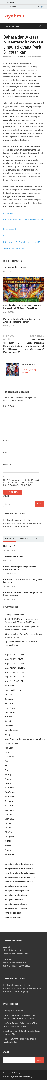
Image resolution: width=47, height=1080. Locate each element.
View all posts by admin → (29, 371)
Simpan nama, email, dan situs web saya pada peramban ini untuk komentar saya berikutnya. (21, 482)
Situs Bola (9, 694)
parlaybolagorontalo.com (16, 904)
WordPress (17, 1077)
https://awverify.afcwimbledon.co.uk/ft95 (21, 242)
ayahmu (14, 16)
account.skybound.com (13, 248)
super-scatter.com (13, 690)
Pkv (6, 761)
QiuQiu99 (9, 836)
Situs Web (8, 465)
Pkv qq (8, 774)
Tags (34, 539)
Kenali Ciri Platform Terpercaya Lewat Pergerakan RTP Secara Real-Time (22, 307)
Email (6, 453)
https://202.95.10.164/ (15, 668)
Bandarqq (9, 699)
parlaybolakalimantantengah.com (20, 877)
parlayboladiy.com (13, 912)
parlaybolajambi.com (14, 899)
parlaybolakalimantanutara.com (19, 864)
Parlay (7, 752)
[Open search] (40, 26)
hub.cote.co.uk (9, 229)
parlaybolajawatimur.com (16, 886)
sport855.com (11, 707)
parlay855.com (11, 730)
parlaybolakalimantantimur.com (19, 868)
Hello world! (9, 546)
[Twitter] (38, 7)
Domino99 (9, 818)
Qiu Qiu (8, 832)
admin (22, 57)
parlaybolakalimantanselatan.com (20, 872)
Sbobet (8, 721)
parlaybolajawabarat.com (16, 895)
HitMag (29, 1077)
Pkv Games (10, 685)
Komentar (9, 406)
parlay (7, 734)
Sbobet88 (9, 725)
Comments (23, 539)
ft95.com (9, 716)
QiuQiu (8, 823)
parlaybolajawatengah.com (17, 890)
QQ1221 (9, 841)
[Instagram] (42, 7)
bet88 (6, 235)
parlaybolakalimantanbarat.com (19, 881)
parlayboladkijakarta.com (16, 908)
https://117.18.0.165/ (14, 676)
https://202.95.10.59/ (14, 672)
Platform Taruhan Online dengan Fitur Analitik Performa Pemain (22, 320)
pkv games (8, 213)
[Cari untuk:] (23, 504)
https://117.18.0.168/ (14, 663)
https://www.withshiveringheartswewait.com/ (25, 739)
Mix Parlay (9, 756)
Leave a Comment (34, 57)
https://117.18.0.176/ (14, 654)
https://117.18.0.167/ (14, 681)
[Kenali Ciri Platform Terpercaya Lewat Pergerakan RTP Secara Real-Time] (23, 290)
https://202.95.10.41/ (14, 659)
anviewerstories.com (14, 917)
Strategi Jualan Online (14, 267)
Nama (6, 441)
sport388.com (11, 712)
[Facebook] (34, 7)
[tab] (9, 538)
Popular (9, 539)
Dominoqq (9, 810)
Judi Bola (9, 747)
